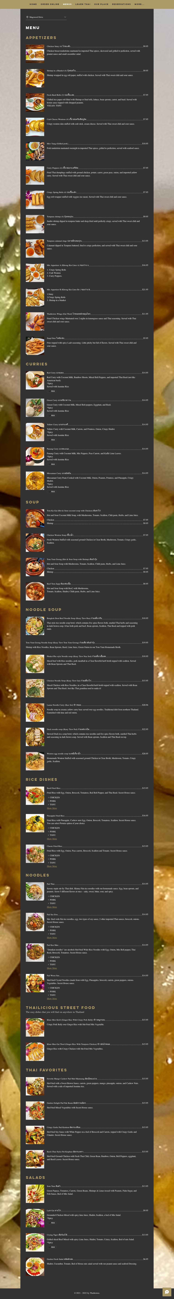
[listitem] (53, 797)
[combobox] (46, 17)
